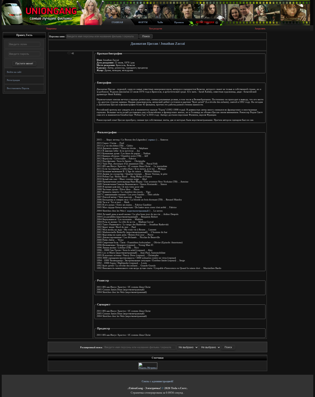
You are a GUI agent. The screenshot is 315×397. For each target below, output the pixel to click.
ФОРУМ (142, 22)
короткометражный (137, 210)
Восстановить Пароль (18, 88)
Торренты (51, 28)
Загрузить (260, 28)
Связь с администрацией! (157, 381)
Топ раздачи (155, 28)
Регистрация (13, 80)
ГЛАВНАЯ (117, 22)
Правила (179, 22)
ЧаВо (160, 22)
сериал (151, 139)
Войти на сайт (14, 72)
